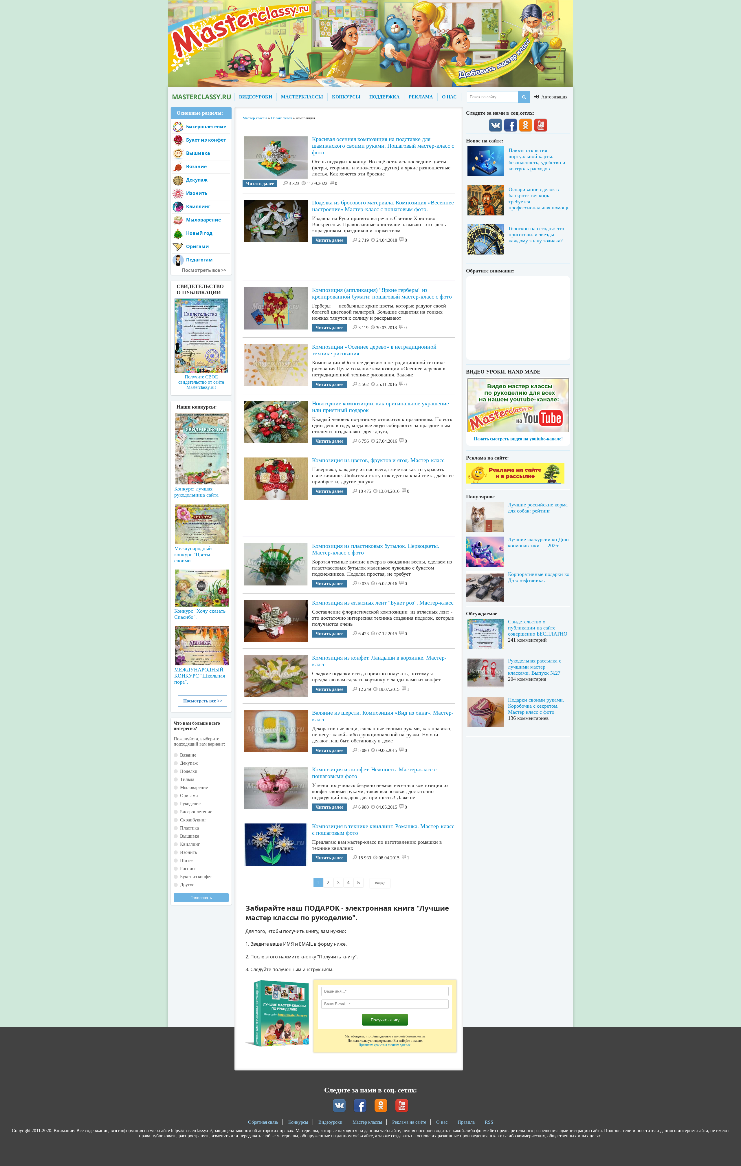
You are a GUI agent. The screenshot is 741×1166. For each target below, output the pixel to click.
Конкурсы (298, 1122)
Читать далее (260, 183)
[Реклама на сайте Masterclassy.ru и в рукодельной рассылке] (515, 481)
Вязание (196, 166)
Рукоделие (190, 803)
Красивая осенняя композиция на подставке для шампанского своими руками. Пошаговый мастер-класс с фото (383, 145)
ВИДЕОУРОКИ (255, 96)
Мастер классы (367, 1122)
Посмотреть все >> (202, 700)
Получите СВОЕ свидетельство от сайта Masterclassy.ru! (201, 382)
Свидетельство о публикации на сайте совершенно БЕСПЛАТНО (537, 628)
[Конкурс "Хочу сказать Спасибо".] (201, 587)
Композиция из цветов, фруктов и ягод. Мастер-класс (378, 460)
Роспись (188, 868)
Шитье (186, 860)
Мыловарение (203, 220)
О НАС (449, 96)
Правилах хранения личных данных (384, 1045)
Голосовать (201, 897)
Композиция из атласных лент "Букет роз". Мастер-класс (383, 602)
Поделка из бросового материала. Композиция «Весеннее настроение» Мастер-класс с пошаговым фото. (383, 205)
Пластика (189, 827)
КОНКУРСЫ (346, 96)
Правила (466, 1122)
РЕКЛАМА (421, 96)
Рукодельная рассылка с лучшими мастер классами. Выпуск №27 (534, 667)
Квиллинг (198, 206)
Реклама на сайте (409, 1122)
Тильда (187, 779)
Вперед (380, 883)
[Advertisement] (348, 263)
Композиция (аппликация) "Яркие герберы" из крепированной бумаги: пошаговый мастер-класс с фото (382, 293)
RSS (489, 1122)
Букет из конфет (206, 140)
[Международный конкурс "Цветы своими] (201, 521)
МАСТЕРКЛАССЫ (302, 96)
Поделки (188, 771)
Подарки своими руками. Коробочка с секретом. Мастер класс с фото (536, 706)
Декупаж (197, 180)
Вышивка (198, 153)
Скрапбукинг (193, 819)
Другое (187, 884)
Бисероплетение (206, 126)
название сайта (201, 97)
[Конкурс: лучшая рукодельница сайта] (201, 430)
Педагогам (199, 260)
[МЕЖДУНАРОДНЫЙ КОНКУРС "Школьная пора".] (201, 643)
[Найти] (524, 97)
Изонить (197, 193)
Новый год (199, 233)
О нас (441, 1122)
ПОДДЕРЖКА (384, 96)
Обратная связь (263, 1122)
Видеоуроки (330, 1122)
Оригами (197, 246)
